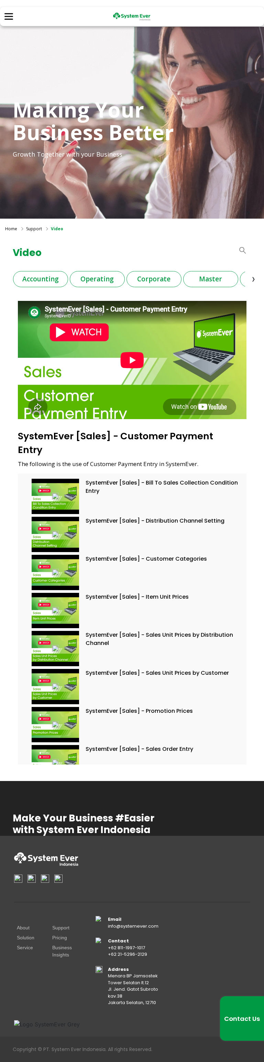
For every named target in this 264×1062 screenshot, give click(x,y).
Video (57, 229)
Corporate (153, 278)
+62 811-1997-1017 (126, 947)
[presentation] (253, 278)
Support (34, 229)
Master (210, 278)
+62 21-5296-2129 (127, 954)
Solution (25, 937)
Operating (97, 278)
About (23, 927)
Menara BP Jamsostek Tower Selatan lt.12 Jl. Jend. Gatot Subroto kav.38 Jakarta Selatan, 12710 (133, 989)
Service (25, 947)
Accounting (40, 278)
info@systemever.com (133, 926)
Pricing (59, 937)
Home (11, 229)
